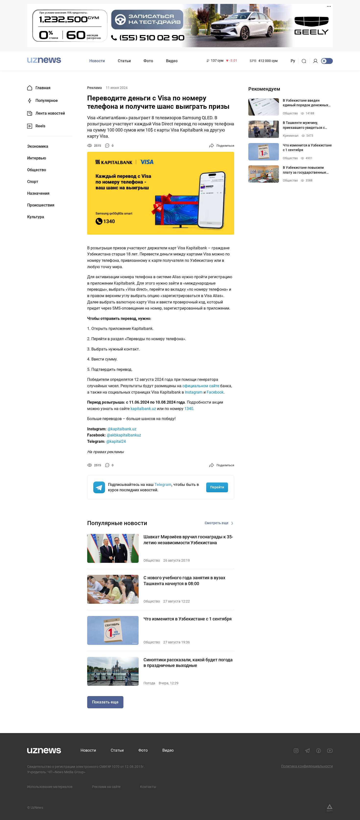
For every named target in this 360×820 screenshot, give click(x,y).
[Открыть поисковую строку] (305, 61)
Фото (148, 61)
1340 (188, 408)
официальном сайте (200, 386)
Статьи (124, 61)
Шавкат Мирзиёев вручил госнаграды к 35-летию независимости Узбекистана (188, 539)
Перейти (217, 487)
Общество (36, 170)
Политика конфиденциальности (307, 766)
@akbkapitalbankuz (124, 435)
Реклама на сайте (106, 787)
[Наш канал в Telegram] (307, 751)
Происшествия (40, 205)
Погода (149, 683)
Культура (35, 217)
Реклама (94, 88)
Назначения (38, 193)
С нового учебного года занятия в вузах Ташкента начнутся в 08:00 (184, 580)
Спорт (32, 182)
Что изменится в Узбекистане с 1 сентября (188, 618)
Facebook (215, 392)
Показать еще (105, 702)
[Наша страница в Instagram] (296, 751)
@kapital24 (116, 441)
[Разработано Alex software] (329, 807)
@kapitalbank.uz (122, 429)
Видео (172, 61)
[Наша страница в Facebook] (319, 751)
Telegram (163, 484)
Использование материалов (49, 787)
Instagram (194, 392)
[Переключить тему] (327, 61)
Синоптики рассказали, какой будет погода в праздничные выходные (188, 662)
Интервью (36, 158)
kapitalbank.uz (143, 408)
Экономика (37, 146)
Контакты (148, 787)
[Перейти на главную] (44, 60)
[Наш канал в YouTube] (330, 751)
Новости (97, 61)
